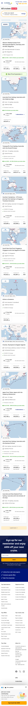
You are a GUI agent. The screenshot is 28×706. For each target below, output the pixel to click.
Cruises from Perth (19, 599)
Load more (13, 528)
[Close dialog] (26, 687)
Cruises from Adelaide (20, 592)
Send (14, 560)
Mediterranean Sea (5, 592)
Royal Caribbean (18, 618)
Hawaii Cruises (4, 601)
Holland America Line (20, 625)
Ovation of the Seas (5, 655)
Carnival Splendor (5, 646)
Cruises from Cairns (19, 594)
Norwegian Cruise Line (20, 627)
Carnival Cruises (18, 620)
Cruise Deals (4, 618)
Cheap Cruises (4, 615)
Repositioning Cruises (6, 634)
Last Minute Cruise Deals (6, 625)
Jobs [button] (16, 677)
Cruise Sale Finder (5, 620)
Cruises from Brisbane (20, 590)
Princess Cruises (19, 623)
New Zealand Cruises (5, 590)
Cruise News (18, 681)
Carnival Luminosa (5, 651)
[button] (7, 67)
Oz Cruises (3, 631)
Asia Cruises (4, 597)
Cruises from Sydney (19, 587)
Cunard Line (18, 630)
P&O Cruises (18, 615)
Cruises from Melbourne (20, 597)
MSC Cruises (18, 632)
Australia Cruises (5, 587)
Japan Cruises (4, 599)
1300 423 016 (22, 4)
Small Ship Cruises (5, 638)
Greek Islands (4, 608)
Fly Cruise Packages (5, 623)
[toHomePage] (8, 3)
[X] (20, 672)
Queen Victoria (4, 653)
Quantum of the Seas (5, 648)
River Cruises (4, 636)
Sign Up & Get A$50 (14, 703)
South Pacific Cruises (5, 594)
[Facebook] (16, 672)
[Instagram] (24, 672)
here (20, 565)
